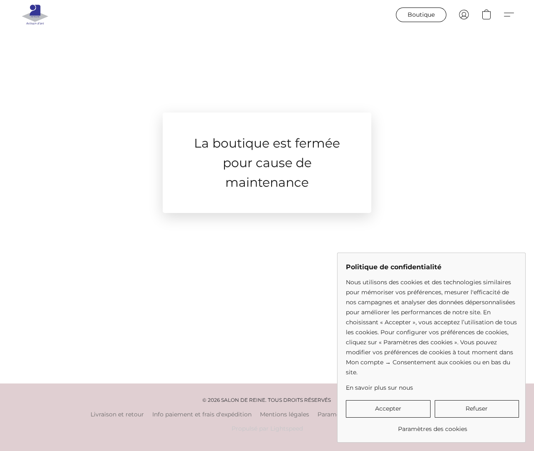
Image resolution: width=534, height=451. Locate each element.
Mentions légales (284, 414)
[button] (35, 14)
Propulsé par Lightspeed (267, 428)
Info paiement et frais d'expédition (202, 414)
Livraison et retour (117, 414)
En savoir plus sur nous (379, 387)
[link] (432, 426)
